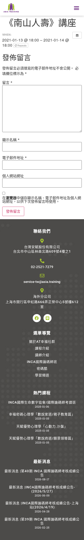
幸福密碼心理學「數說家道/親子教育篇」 (42, 414)
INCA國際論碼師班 (42, 362)
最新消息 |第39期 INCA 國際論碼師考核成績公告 (42, 521)
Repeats (22, 45)
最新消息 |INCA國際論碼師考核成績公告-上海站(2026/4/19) (42, 505)
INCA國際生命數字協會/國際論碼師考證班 (42, 402)
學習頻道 (42, 375)
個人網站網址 (13, 176)
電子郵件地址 (14, 158)
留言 (7, 82)
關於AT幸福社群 (42, 342)
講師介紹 (42, 355)
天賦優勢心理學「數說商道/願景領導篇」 (42, 438)
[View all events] (77, 35)
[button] (76, 8)
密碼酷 (42, 369)
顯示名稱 (10, 140)
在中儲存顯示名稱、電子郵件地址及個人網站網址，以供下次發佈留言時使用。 (41, 199)
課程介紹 (42, 348)
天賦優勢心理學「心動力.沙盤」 (42, 426)
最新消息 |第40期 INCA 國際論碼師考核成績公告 (42, 473)
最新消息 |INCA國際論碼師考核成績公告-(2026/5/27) (42, 489)
